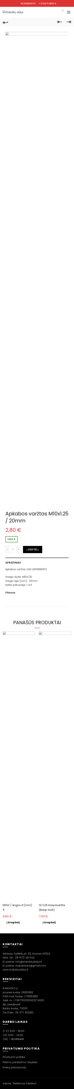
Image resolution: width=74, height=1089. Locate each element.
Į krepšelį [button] (13, 922)
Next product (68, 22)
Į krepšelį (32, 549)
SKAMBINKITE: (38, 3)
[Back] (5, 22)
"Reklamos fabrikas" (24, 1083)
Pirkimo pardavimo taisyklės (20, 1062)
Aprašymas (13, 562)
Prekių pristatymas (14, 1067)
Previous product (59, 22)
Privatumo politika (14, 1057)
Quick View (32, 634)
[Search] (53, 12)
